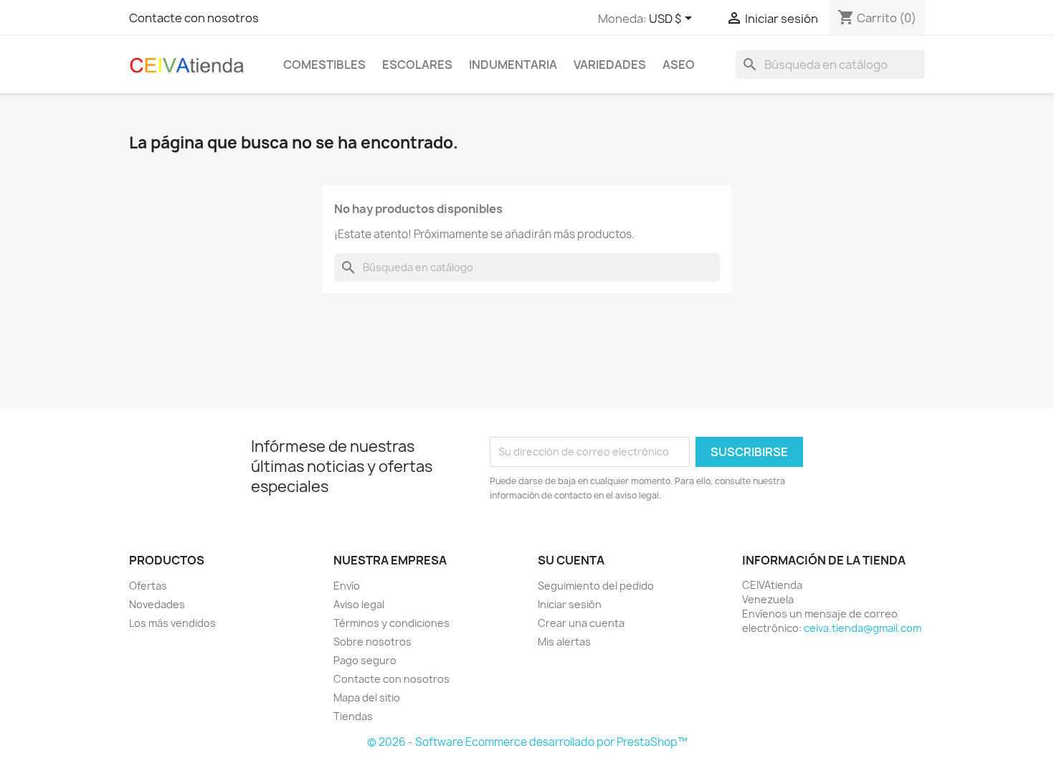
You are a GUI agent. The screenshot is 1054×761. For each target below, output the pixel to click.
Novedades (157, 604)
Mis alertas (564, 641)
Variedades (610, 64)
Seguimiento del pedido (596, 585)
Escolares (417, 64)
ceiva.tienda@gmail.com (862, 628)
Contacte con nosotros (194, 18)
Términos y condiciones (391, 623)
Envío (346, 585)
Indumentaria (513, 64)
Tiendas (353, 716)
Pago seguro (365, 660)
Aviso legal (358, 604)
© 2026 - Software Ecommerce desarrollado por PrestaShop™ (527, 742)
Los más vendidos (172, 623)
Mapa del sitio (366, 697)
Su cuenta (571, 560)
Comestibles (324, 64)
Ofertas (148, 585)
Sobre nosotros (372, 641)
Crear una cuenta (581, 623)
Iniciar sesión (570, 604)
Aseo (679, 64)
